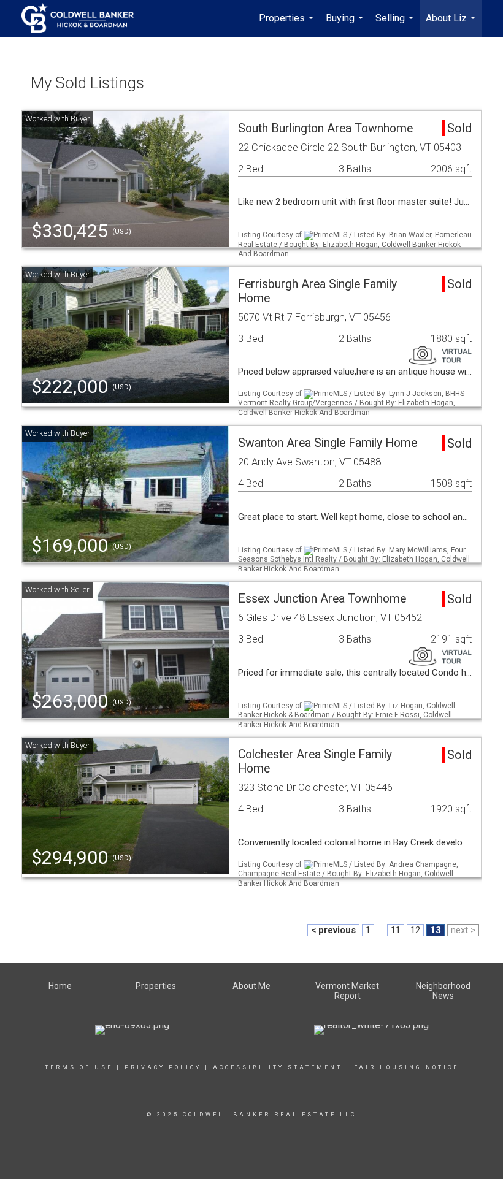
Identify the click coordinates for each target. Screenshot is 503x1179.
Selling (396, 24)
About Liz (452, 24)
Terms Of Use (79, 1067)
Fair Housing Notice (406, 1067)
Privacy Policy (163, 1067)
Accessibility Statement (277, 1067)
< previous (333, 930)
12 (415, 930)
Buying (346, 24)
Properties (288, 24)
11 (396, 930)
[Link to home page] (83, 18)
